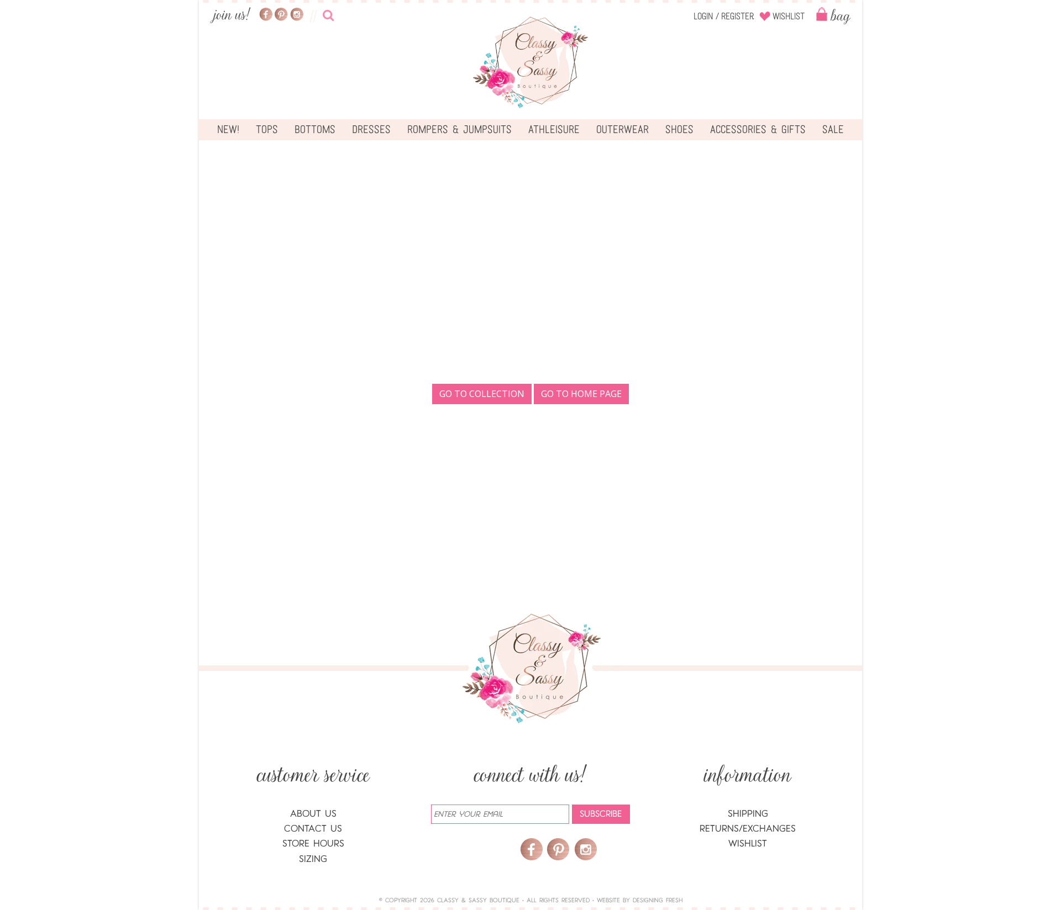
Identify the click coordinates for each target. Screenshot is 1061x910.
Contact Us (313, 828)
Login (703, 16)
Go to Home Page (581, 394)
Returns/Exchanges (748, 828)
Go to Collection (481, 394)
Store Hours (313, 843)
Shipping (748, 813)
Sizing (313, 859)
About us (313, 813)
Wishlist (789, 16)
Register (737, 16)
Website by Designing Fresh (639, 900)
